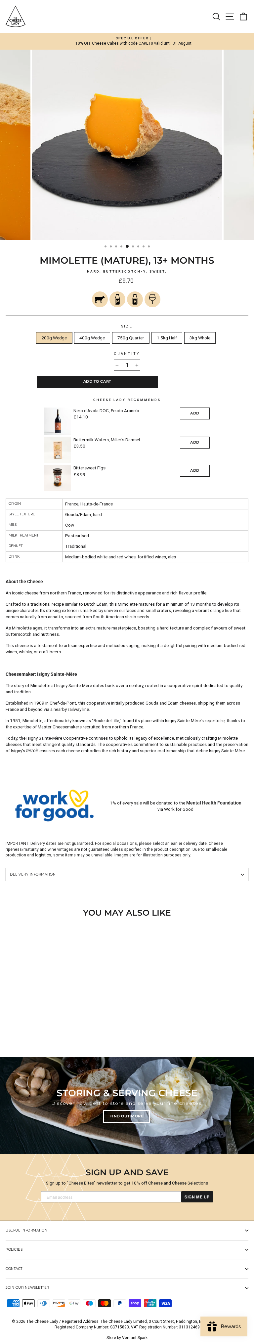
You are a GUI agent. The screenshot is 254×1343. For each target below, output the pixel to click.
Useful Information (26, 1230)
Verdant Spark (135, 1337)
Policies (14, 1249)
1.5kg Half (167, 337)
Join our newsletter (27, 1287)
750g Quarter (130, 337)
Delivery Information (33, 874)
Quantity (127, 354)
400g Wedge (92, 337)
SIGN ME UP (197, 1197)
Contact (14, 1269)
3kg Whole (200, 337)
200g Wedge (54, 337)
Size (126, 326)
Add (194, 413)
